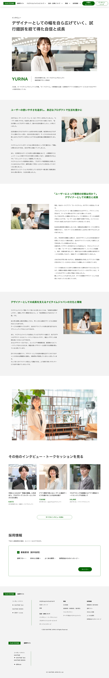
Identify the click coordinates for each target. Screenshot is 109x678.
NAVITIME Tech (19, 605)
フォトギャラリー (68, 612)
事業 (40, 608)
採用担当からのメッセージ (68, 558)
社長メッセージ (43, 605)
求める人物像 (34, 558)
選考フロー (21, 558)
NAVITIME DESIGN (17, 609)
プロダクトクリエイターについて (48, 621)
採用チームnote (18, 613)
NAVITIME (17, 655)
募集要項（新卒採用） (31, 552)
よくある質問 (49, 558)
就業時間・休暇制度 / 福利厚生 (71, 608)
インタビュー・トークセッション (48, 617)
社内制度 (65, 605)
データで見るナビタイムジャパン (72, 615)
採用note (18, 664)
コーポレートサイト (17, 601)
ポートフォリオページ (45, 624)
